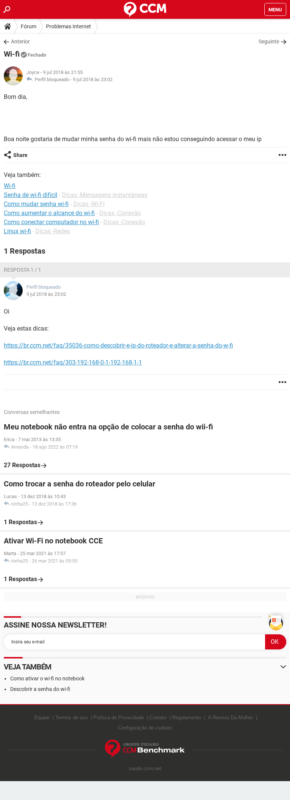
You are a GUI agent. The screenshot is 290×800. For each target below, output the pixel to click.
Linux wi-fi (17, 231)
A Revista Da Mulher (230, 717)
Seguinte (269, 41)
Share (20, 155)
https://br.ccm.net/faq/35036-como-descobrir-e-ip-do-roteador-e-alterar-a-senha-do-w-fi (118, 345)
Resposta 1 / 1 (22, 270)
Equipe (41, 717)
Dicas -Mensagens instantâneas (104, 194)
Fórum (28, 26)
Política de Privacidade (118, 717)
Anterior (20, 41)
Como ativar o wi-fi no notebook (47, 678)
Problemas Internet (68, 26)
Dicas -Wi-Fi (89, 204)
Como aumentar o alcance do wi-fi (49, 213)
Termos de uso (71, 717)
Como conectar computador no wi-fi (51, 222)
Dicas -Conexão (120, 213)
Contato (158, 717)
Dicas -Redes (52, 231)
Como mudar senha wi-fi (36, 204)
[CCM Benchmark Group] (145, 749)
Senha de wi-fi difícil (30, 194)
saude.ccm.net (145, 768)
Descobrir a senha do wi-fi (40, 689)
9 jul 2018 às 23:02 (93, 79)
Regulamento (186, 717)
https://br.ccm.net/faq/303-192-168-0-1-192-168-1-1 (73, 362)
